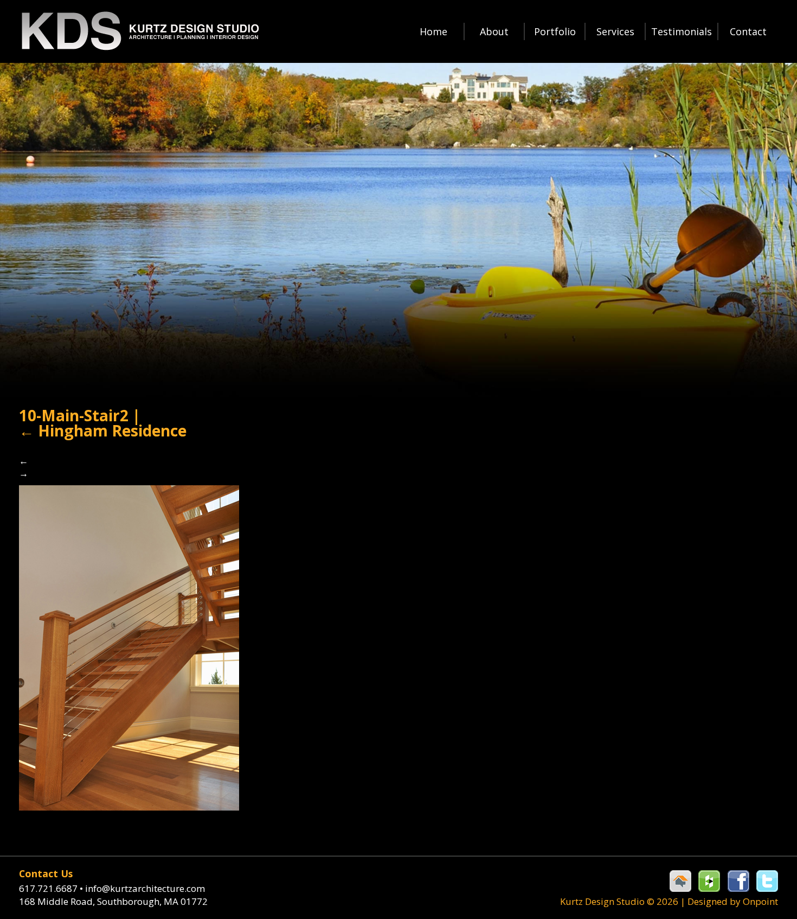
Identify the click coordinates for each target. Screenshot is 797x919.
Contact (748, 31)
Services (615, 31)
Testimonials (681, 31)
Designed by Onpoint (732, 901)
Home (433, 31)
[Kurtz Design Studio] (139, 31)
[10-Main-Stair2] (129, 647)
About (494, 31)
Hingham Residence (103, 430)
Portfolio (555, 31)
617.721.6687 (51, 888)
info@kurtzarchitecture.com (145, 888)
